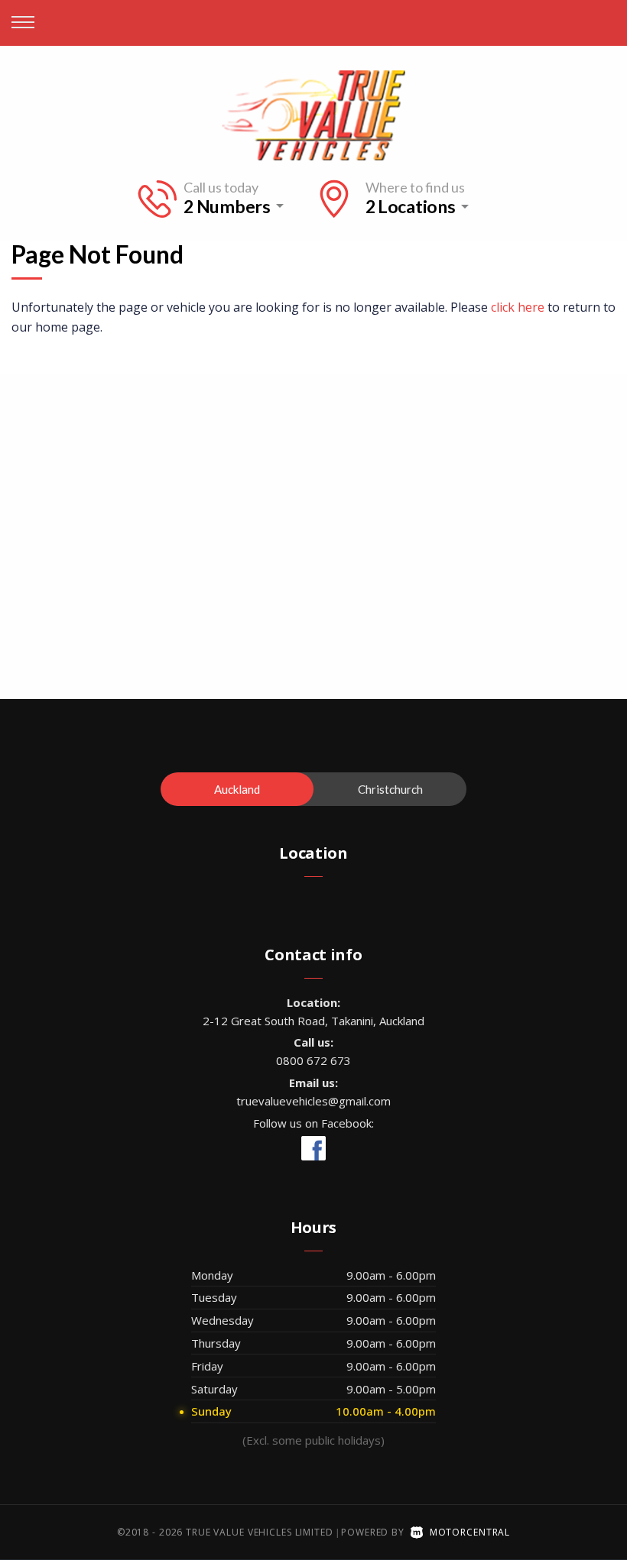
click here (517, 307)
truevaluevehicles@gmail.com (313, 1101)
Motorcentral (470, 1532)
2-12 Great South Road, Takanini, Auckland (313, 1020)
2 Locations (410, 206)
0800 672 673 (313, 1060)
